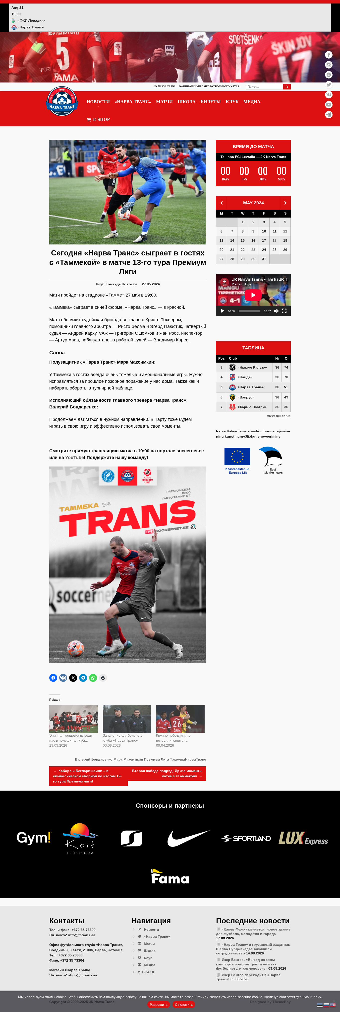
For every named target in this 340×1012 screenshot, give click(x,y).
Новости (98, 101)
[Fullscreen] (284, 311)
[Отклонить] (333, 1001)
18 (275, 240)
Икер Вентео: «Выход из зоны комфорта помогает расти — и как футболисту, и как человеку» (246, 964)
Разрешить (159, 1005)
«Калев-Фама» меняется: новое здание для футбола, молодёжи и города (253, 931)
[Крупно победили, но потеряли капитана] (180, 719)
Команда (113, 284)
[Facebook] (329, 55)
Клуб (232, 101)
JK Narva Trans (164, 86)
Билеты (211, 101)
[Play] (222, 311)
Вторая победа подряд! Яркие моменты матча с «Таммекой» (167, 773)
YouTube (74, 457)
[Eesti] (320, 1005)
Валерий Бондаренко (94, 759)
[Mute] (276, 311)
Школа (187, 101)
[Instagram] (329, 65)
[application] (253, 295)
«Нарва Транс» (133, 101)
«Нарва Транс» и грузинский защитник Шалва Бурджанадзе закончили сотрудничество (253, 948)
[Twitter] (329, 84)
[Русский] (326, 1005)
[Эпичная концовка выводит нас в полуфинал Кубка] (73, 719)
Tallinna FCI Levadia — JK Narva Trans (253, 157)
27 (222, 259)
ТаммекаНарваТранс (188, 759)
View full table (279, 416)
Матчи (164, 101)
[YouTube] (329, 104)
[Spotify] (329, 74)
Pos (221, 358)
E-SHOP (101, 119)
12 (285, 231)
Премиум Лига (156, 759)
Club (233, 358)
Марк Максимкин (128, 759)
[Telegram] (329, 114)
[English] (333, 1005)
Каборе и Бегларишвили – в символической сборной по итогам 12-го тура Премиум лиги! (87, 776)
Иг (277, 358)
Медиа (251, 101)
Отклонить (184, 1005)
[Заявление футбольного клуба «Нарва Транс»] (127, 719)
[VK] (329, 94)
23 (253, 250)
